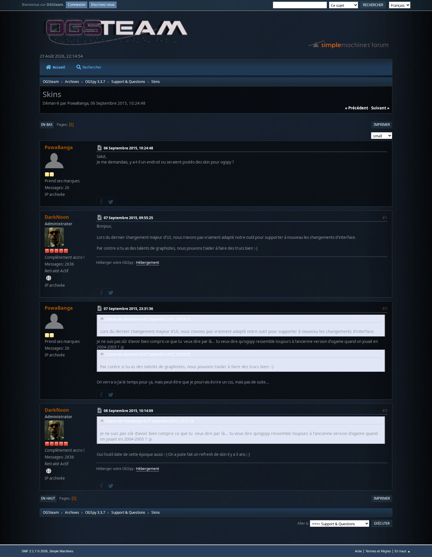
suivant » (380, 108)
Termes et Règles (378, 551)
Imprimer (382, 124)
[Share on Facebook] (101, 202)
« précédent (356, 108)
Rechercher (92, 67)
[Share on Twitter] (111, 202)
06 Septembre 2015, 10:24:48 (128, 148)
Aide (358, 551)
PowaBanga (59, 147)
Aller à (302, 523)
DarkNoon (57, 217)
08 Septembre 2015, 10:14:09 (128, 410)
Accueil (59, 67)
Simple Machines (61, 551)
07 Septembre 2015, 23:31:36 (128, 308)
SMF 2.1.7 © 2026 (35, 551)
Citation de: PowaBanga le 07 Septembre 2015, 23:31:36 (149, 420)
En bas (46, 124)
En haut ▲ (403, 551)
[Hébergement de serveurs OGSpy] (49, 278)
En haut (48, 498)
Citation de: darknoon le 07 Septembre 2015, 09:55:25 (147, 319)
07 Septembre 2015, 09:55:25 (128, 217)
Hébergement (147, 262)
